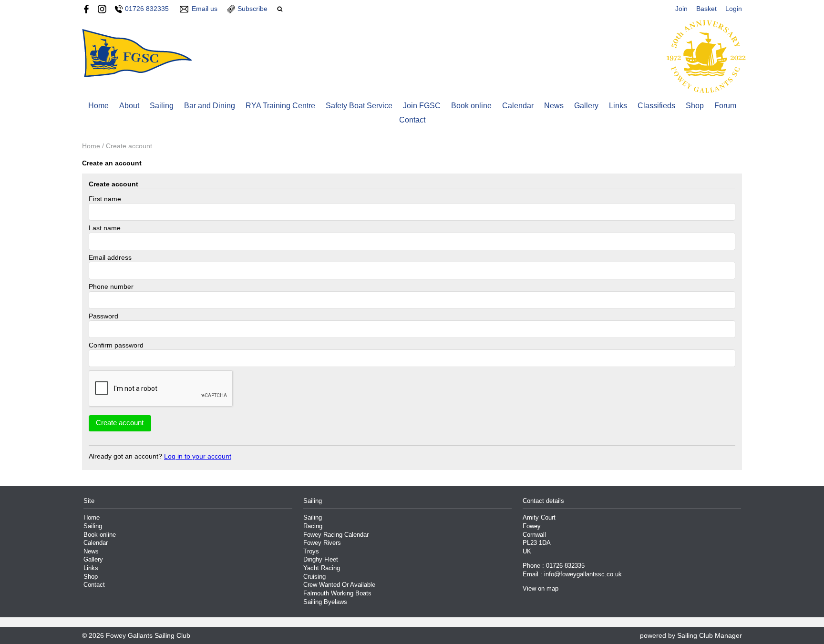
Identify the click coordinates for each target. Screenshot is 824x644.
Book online (471, 106)
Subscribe (252, 8)
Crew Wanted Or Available (339, 585)
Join (681, 8)
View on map (540, 588)
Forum (725, 106)
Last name (105, 228)
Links (618, 106)
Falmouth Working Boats (337, 593)
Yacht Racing (321, 568)
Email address (110, 257)
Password (103, 316)
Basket (706, 8)
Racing (312, 526)
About (129, 106)
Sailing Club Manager (709, 635)
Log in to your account (197, 456)
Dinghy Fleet (320, 559)
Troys (311, 551)
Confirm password (116, 345)
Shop (695, 106)
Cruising (314, 576)
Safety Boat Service (359, 106)
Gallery (586, 106)
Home (98, 106)
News (554, 106)
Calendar (518, 106)
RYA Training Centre (280, 106)
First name (105, 199)
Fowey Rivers (322, 543)
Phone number (111, 286)
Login (733, 8)
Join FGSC (422, 106)
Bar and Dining (209, 106)
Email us (204, 8)
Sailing (162, 106)
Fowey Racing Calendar (336, 535)
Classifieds (656, 106)
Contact (412, 120)
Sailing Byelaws (325, 602)
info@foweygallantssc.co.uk (583, 574)
